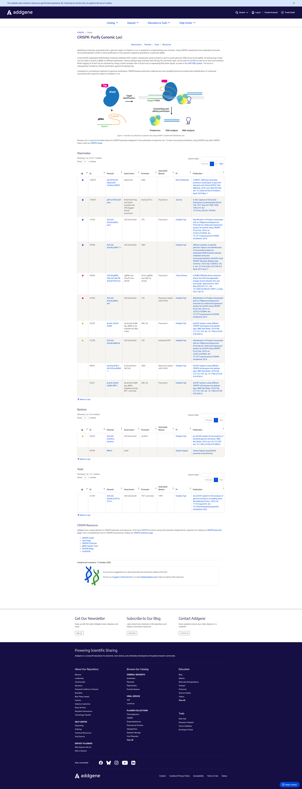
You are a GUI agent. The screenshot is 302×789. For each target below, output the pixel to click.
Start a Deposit (81, 751)
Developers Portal (186, 730)
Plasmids (130, 682)
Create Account (271, 12)
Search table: (193, 159)
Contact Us (184, 633)
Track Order (290, 12)
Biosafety (78, 693)
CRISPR (80, 32)
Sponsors (78, 686)
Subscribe (132, 633)
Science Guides (185, 693)
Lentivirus (130, 704)
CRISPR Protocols (89, 543)
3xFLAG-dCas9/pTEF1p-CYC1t (113, 498)
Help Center (185, 22)
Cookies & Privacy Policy (179, 776)
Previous (204, 164)
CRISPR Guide (96, 143)
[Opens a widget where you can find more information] (290, 785)
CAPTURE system (195, 63)
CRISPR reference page (143, 533)
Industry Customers (82, 704)
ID (90, 173)
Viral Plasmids (132, 736)
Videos (181, 697)
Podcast (182, 686)
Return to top (84, 399)
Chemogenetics (133, 714)
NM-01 (109, 451)
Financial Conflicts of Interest (86, 689)
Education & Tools (157, 22)
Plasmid (110, 173)
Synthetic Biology (134, 733)
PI (176, 173)
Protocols (183, 689)
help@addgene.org (148, 577)
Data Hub (182, 719)
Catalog (111, 22)
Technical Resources (83, 733)
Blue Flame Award (82, 697)
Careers (78, 700)
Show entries (86, 161)
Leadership (79, 678)
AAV (128, 700)
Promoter (145, 173)
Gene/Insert (129, 173)
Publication (197, 173)
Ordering (78, 729)
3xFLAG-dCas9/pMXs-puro (112, 222)
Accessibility (198, 776)
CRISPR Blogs (88, 549)
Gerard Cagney (182, 451)
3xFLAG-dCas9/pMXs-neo (112, 301)
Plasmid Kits (132, 686)
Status (224, 776)
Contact (162, 776)
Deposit (131, 22)
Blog (180, 675)
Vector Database (185, 726)
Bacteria (148, 44)
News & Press (80, 708)
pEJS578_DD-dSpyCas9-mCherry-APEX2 (113, 183)
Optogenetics (132, 729)
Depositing (79, 726)
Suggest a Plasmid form (122, 577)
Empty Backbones (134, 722)
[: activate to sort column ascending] (82, 172)
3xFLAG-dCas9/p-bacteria (111, 439)
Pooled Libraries (133, 689)
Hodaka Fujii (181, 220)
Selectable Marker (162, 172)
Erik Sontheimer (182, 180)
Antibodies (131, 678)
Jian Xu (179, 200)
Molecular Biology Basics (189, 682)
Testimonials (80, 682)
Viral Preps (86, 541)
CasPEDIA (86, 551)
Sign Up (79, 633)
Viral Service (80, 736)
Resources (166, 44)
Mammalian (136, 44)
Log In (258, 12)
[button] (242, 12)
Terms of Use (212, 776)
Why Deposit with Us (83, 747)
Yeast (157, 44)
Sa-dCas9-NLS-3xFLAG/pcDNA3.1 (114, 368)
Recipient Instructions (83, 711)
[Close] (293, 3)
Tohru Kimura (181, 275)
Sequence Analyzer (186, 722)
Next (221, 164)
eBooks (182, 678)
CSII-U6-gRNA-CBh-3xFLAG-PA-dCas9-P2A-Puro (114, 278)
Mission (78, 675)
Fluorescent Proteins (135, 725)
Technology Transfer (83, 715)
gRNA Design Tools (90, 546)
